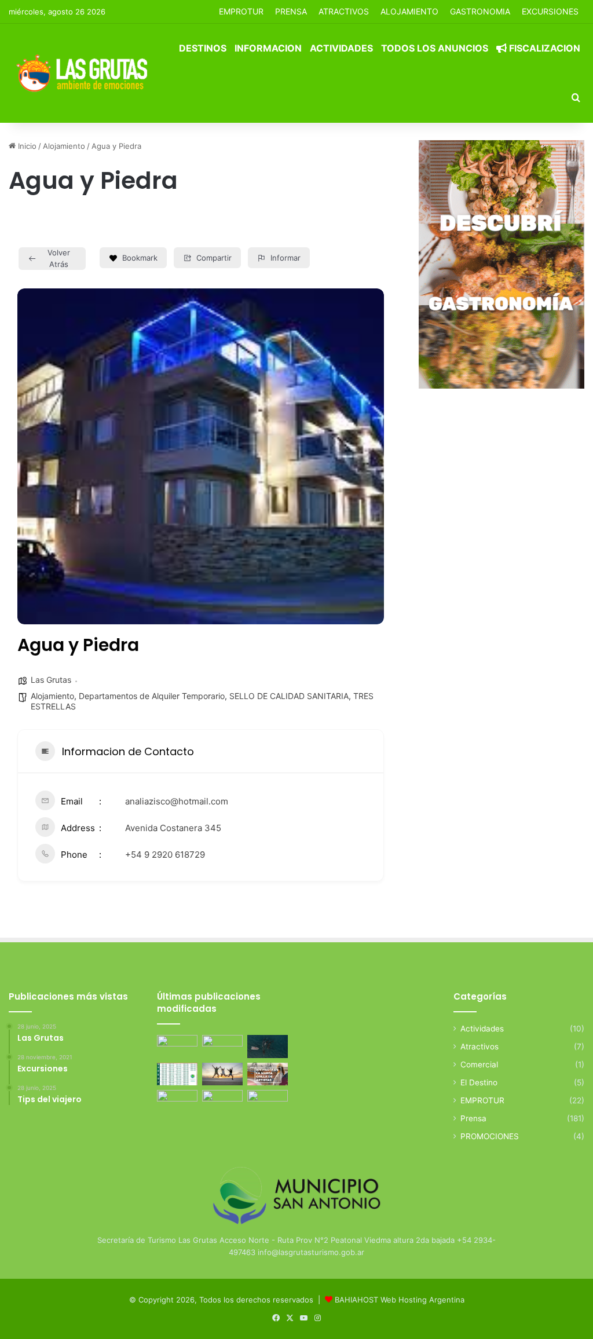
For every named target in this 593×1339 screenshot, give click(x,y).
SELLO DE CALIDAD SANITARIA (289, 696)
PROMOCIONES (489, 1136)
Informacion (268, 48)
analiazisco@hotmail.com (176, 801)
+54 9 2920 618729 (165, 854)
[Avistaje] (267, 1046)
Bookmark (140, 257)
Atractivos (344, 11)
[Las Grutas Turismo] (85, 73)
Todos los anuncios (434, 48)
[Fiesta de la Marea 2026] (267, 1074)
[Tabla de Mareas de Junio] (222, 1046)
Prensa (473, 1118)
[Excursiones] (222, 1074)
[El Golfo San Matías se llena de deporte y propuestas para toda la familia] (267, 1101)
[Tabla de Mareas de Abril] (177, 1074)
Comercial (479, 1064)
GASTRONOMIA (480, 11)
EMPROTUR (241, 11)
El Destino (478, 1082)
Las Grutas (51, 680)
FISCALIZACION (543, 48)
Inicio (26, 146)
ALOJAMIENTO (409, 11)
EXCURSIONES (550, 11)
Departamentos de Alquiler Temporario (152, 696)
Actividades (341, 48)
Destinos (202, 48)
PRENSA (291, 11)
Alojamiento (64, 146)
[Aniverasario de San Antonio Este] (222, 1101)
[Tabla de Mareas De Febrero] (177, 1101)
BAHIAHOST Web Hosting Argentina (399, 1299)
